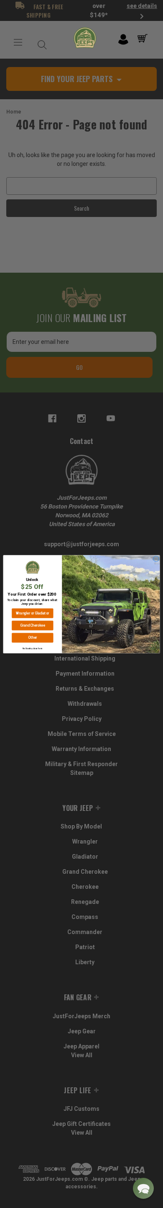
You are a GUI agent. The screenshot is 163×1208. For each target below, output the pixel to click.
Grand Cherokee (32, 625)
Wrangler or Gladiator (32, 613)
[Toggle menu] (17, 42)
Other (32, 637)
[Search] (40, 42)
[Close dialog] (156, 558)
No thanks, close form (32, 648)
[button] (143, 1188)
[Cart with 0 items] (144, 38)
